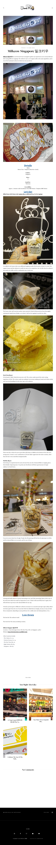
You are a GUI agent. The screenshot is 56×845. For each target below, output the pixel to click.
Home (28, 828)
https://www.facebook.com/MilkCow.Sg (17, 632)
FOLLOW (46, 812)
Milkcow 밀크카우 (8, 56)
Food (29, 677)
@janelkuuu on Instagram (12, 812)
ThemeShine (40, 838)
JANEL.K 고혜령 (23, 838)
